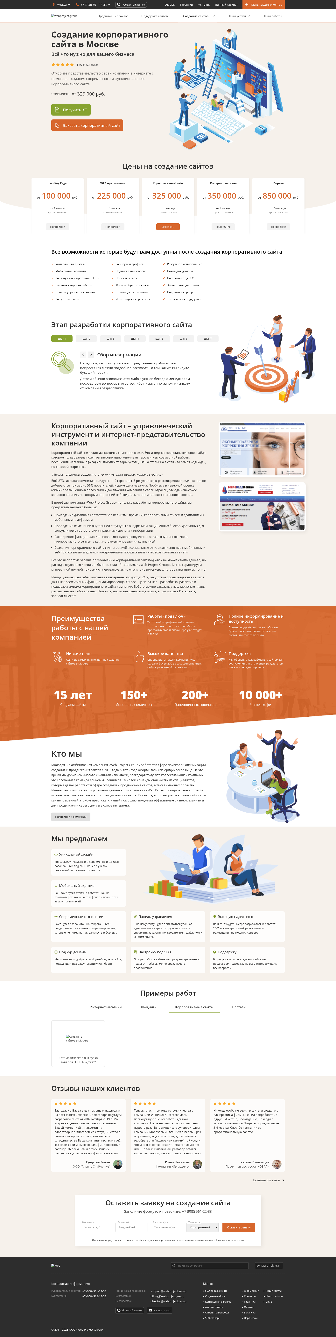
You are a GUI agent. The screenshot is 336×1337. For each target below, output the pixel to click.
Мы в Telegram (271, 1265)
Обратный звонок (131, 1310)
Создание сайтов (215, 1296)
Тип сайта (194, 1222)
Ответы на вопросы (217, 1312)
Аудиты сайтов (214, 1307)
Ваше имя (88, 1222)
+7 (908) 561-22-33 (197, 1211)
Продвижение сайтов (113, 16)
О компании (251, 1290)
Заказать (168, 227)
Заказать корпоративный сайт (91, 125)
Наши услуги (237, 16)
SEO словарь (212, 1318)
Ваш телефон (161, 1222)
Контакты (204, 4)
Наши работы (272, 16)
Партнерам (251, 1318)
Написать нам (162, 1310)
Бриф (269, 1301)
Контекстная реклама (218, 1301)
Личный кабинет (226, 4)
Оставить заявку (239, 1227)
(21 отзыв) (92, 64)
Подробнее (57, 227)
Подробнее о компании (71, 817)
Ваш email (123, 1222)
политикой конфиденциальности (224, 1240)
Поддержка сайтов (154, 16)
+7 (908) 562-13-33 (94, 1296)
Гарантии (186, 4)
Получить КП (75, 109)
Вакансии (250, 1312)
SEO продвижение (216, 1290)
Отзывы (170, 4)
